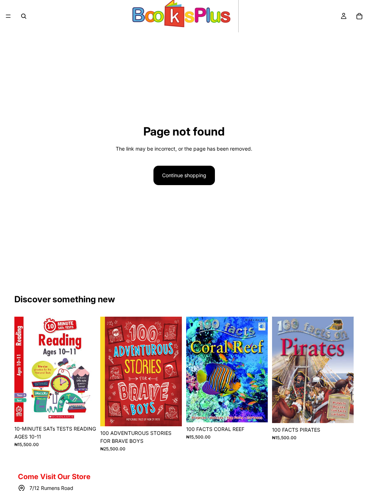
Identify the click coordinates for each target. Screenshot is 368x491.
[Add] (84, 410)
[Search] (24, 16)
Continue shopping (184, 175)
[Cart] (359, 16)
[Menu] (8, 16)
